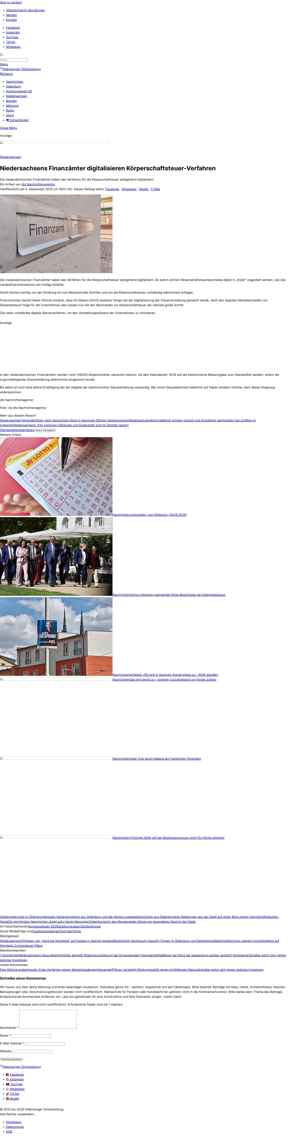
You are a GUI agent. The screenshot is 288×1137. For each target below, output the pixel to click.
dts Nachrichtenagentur (38, 184)
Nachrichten (14, 81)
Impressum (13, 1122)
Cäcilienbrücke (90, 926)
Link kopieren (49, 430)
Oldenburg (13, 86)
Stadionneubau (69, 926)
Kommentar (9, 1028)
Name (5, 1035)
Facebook (13, 27)
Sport (10, 115)
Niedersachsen (16, 96)
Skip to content (11, 2)
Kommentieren (24, 430)
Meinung (12, 105)
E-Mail (155, 189)
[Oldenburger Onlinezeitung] (20, 1067)
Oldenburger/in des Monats (25, 10)
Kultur (10, 110)
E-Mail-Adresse (12, 1043)
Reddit (143, 189)
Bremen (11, 101)
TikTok (10, 42)
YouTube (12, 37)
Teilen (38, 430)
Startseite (7, 430)
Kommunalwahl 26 (19, 91)
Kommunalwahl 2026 (43, 926)
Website (5, 1051)
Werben (11, 15)
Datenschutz (15, 1127)
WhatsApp (13, 47)
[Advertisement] (144, 348)
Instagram (13, 32)
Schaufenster (19, 120)
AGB (9, 1131)
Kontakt (11, 20)
